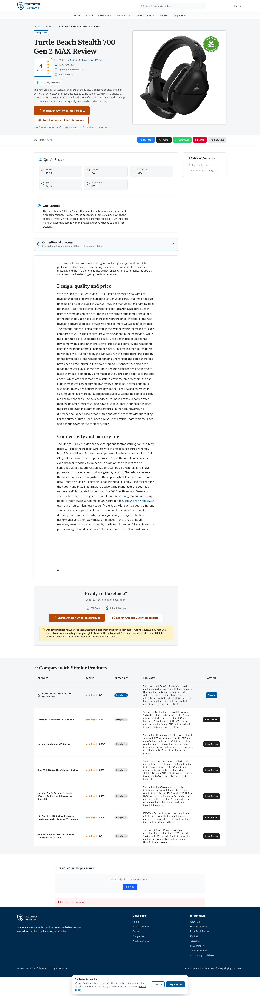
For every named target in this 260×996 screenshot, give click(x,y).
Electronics (103, 15)
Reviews (48, 26)
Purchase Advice (140, 940)
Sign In (237, 6)
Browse (89, 15)
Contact (194, 936)
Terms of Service (198, 950)
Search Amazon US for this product (63, 120)
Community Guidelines (202, 955)
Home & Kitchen (144, 15)
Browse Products (141, 926)
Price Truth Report (199, 931)
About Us (195, 921)
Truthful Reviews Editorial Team (86, 60)
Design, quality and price (201, 165)
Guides (163, 15)
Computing (122, 15)
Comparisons (179, 15)
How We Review (198, 926)
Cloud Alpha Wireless (135, 501)
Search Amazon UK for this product (64, 110)
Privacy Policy (197, 945)
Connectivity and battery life (203, 170)
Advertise (195, 940)
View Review (211, 719)
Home (77, 15)
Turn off (158, 984)
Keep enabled (176, 984)
